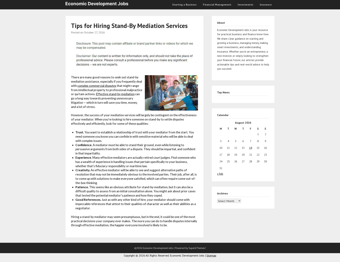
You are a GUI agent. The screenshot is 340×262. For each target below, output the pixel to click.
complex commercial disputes (96, 86)
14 (250, 147)
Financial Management (217, 4)
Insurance (266, 4)
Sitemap (211, 255)
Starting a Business (184, 4)
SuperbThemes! (197, 248)
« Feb (220, 173)
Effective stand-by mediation (115, 94)
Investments (245, 4)
